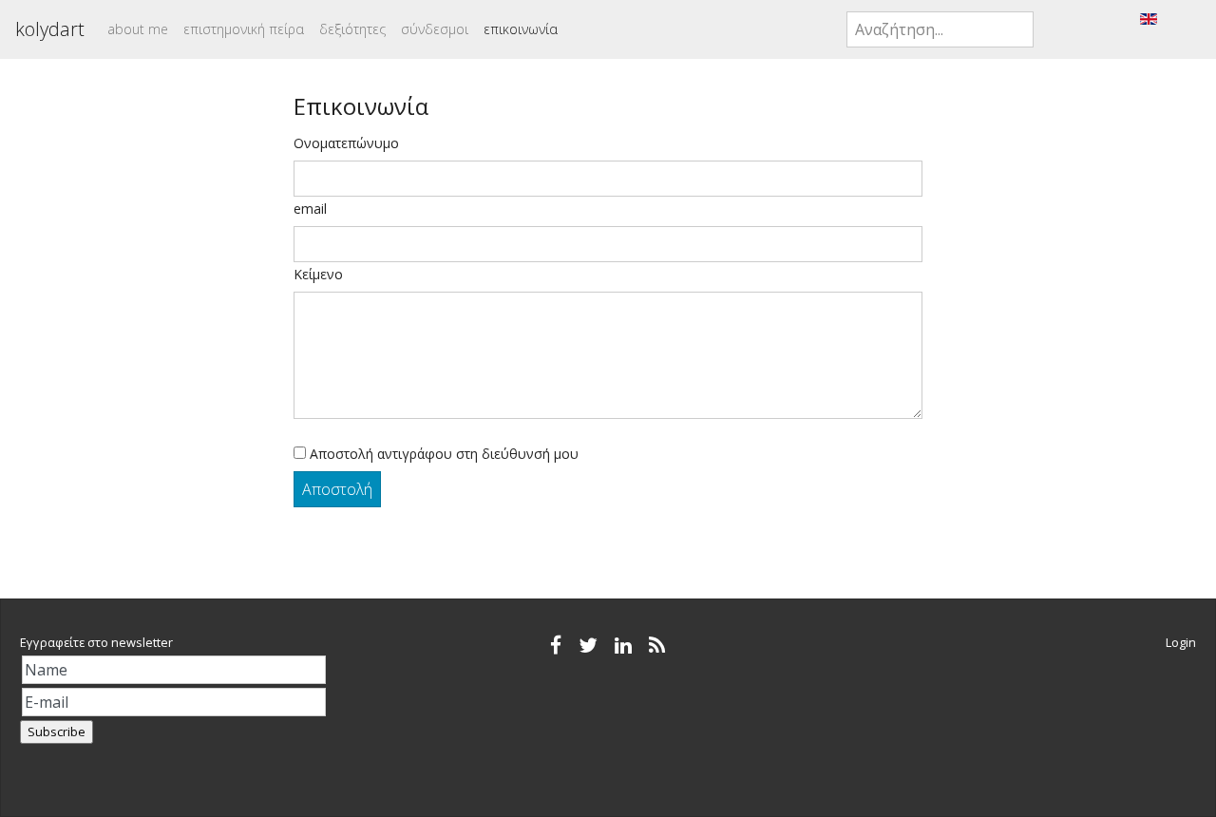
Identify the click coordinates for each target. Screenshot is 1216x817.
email (310, 209)
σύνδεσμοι (434, 29)
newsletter (142, 642)
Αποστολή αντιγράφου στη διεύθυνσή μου (442, 454)
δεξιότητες (352, 29)
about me (137, 29)
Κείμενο (318, 274)
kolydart (50, 29)
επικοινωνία (521, 29)
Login (1181, 642)
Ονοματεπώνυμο (346, 143)
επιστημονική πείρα (243, 29)
